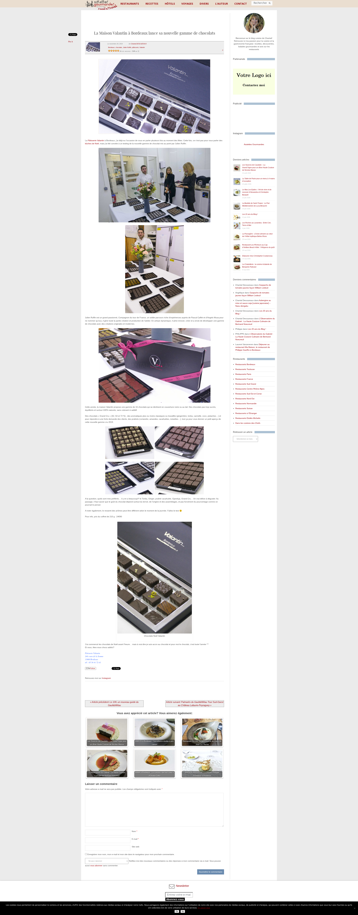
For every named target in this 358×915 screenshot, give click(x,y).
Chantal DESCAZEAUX (139, 44)
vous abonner (96, 865)
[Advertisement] (154, 23)
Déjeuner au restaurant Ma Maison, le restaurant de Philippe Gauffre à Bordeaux (252, 347)
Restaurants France (244, 379)
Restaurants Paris (243, 374)
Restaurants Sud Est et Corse (248, 394)
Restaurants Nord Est (244, 398)
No (183, 911)
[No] (354, 908)
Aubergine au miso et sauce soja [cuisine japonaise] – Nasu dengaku (253, 303)
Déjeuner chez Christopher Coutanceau (257, 256)
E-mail (135, 839)
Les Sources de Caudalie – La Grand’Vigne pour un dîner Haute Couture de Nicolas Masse (258, 167)
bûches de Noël (92, 143)
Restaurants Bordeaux (245, 364)
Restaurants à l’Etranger (246, 413)
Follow (92, 668)
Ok (177, 911)
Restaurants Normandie (245, 403)
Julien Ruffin (127, 47)
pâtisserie (135, 47)
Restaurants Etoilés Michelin (247, 418)
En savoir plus (204, 908)
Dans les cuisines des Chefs (247, 423)
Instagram (106, 678)
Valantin (142, 47)
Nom (134, 831)
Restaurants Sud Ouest (245, 384)
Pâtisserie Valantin (96, 140)
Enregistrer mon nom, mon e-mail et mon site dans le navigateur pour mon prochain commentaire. (131, 854)
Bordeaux (111, 47)
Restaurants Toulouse (245, 369)
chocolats (119, 47)
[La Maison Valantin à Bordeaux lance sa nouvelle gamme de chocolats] (154, 137)
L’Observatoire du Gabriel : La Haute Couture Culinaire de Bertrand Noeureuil (255, 321)
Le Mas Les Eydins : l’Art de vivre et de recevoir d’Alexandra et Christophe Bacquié (256, 192)
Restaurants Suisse (244, 408)
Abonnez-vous (175, 899)
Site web (135, 847)
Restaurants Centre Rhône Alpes (249, 389)
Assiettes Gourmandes (254, 144)
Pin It (70, 42)
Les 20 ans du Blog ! (250, 214)
